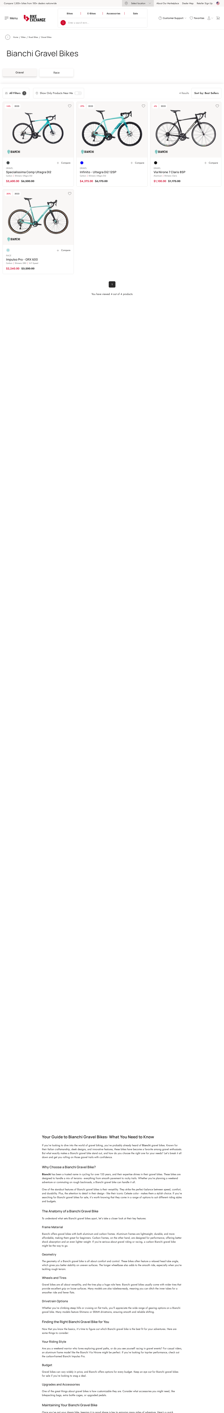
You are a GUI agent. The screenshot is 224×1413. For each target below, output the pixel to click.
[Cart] (218, 18)
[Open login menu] (210, 18)
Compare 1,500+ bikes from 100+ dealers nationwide (30, 3)
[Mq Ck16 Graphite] (8, 163)
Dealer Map (187, 3)
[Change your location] (218, 3)
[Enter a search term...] (63, 22)
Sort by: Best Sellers (206, 93)
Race (56, 72)
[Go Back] (7, 37)
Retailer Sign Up (205, 3)
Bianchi (146, 1145)
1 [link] (112, 284)
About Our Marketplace (167, 3)
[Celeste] (8, 250)
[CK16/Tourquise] (81, 163)
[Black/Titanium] (155, 163)
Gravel (20, 72)
